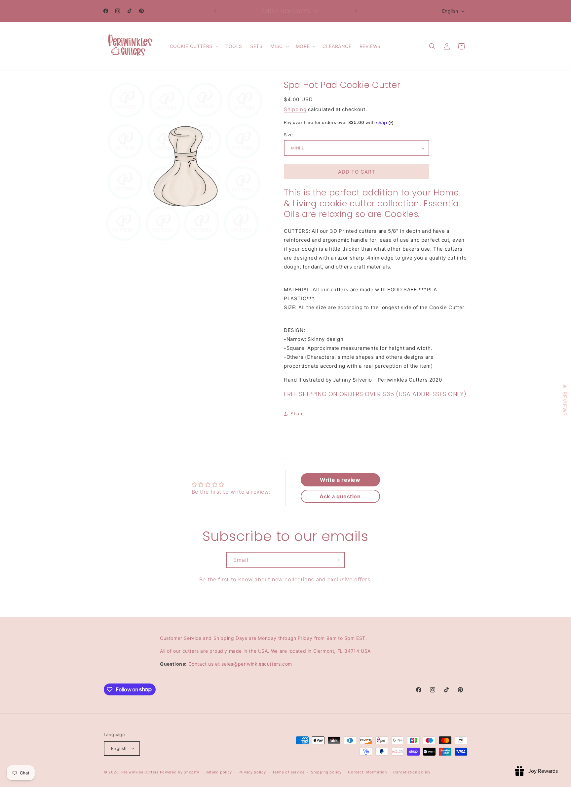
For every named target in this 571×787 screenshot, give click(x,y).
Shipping (295, 109)
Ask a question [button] (340, 496)
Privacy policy (252, 771)
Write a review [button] (340, 479)
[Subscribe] (337, 560)
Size (288, 134)
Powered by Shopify (179, 771)
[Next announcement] (356, 11)
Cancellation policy (411, 771)
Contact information (367, 771)
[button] (193, 46)
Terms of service (288, 771)
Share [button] (297, 413)
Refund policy (219, 771)
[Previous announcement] (215, 11)
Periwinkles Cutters (140, 771)
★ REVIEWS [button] (564, 400)
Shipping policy (326, 771)
